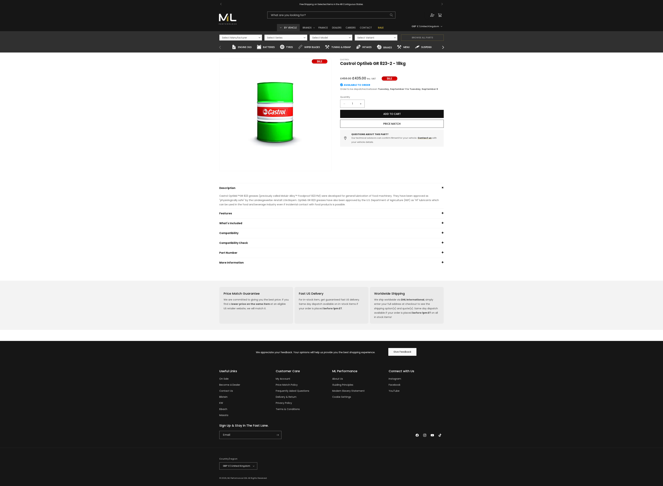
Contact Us (226, 391)
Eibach (223, 409)
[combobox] (331, 15)
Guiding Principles (342, 385)
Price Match (392, 124)
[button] (308, 27)
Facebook (394, 385)
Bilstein (223, 397)
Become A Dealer (229, 385)
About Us (337, 378)
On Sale (224, 378)
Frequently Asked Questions (292, 391)
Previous (220, 47)
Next (443, 47)
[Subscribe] (277, 435)
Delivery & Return (286, 397)
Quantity (345, 97)
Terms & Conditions (288, 409)
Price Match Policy (287, 385)
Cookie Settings (341, 397)
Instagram (395, 378)
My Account (283, 378)
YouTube (394, 391)
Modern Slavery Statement (348, 391)
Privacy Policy (284, 403)
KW (221, 403)
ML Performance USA (237, 478)
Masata (223, 415)
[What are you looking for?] (391, 15)
